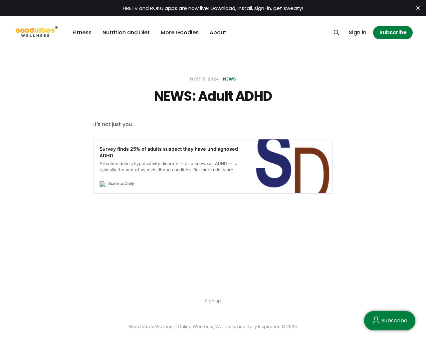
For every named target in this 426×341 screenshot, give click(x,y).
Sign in (357, 32)
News (229, 79)
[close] (418, 8)
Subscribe (393, 32)
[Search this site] (336, 33)
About (218, 32)
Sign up (213, 301)
